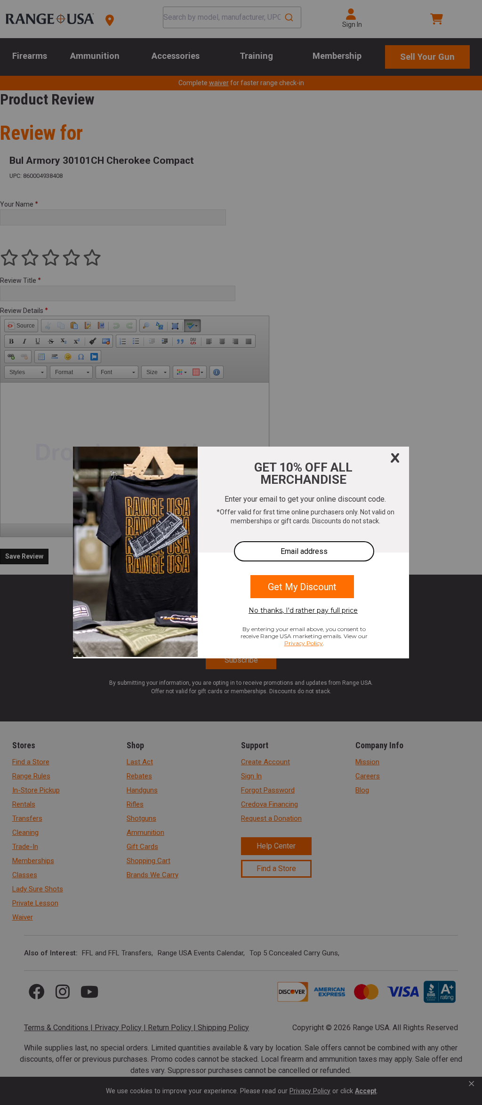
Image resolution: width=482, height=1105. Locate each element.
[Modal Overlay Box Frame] (241, 552)
